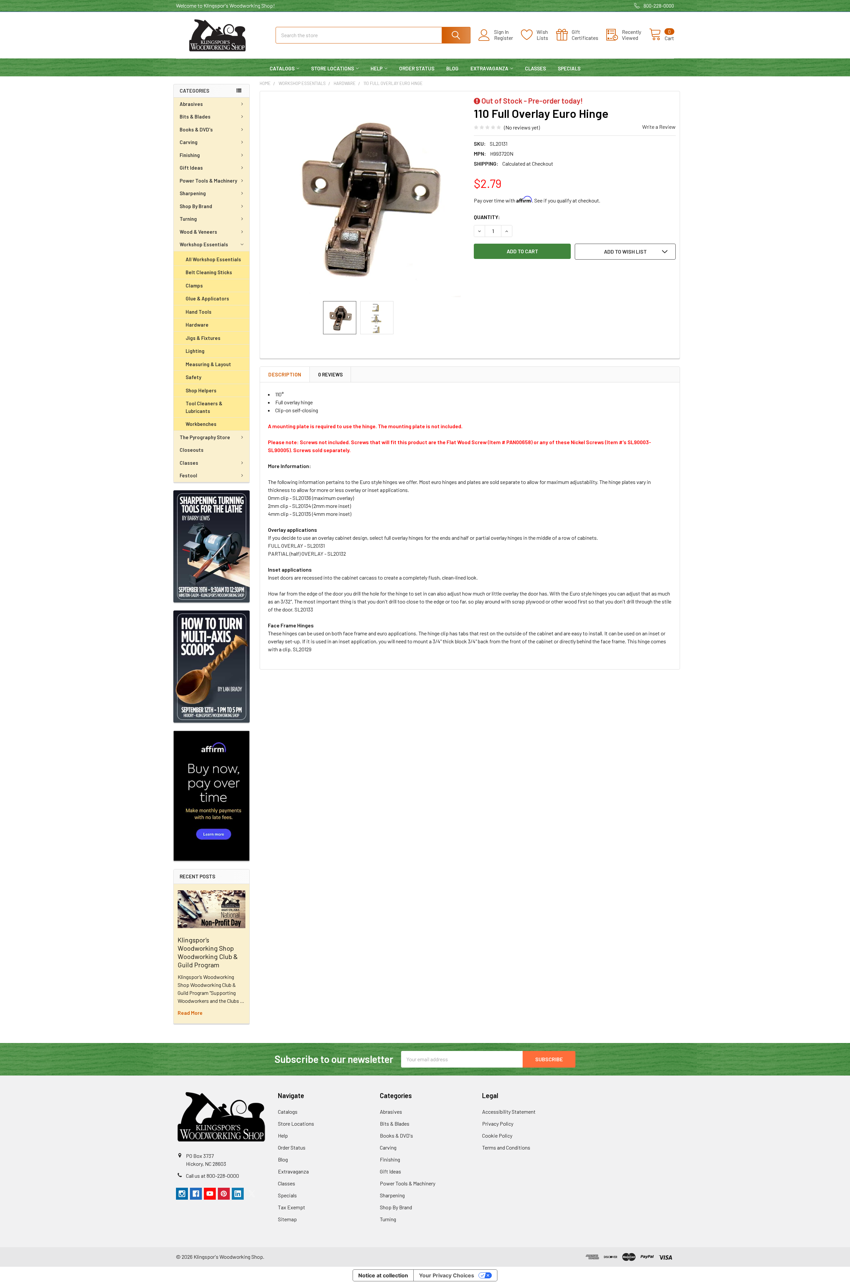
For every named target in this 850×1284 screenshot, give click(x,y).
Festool (188, 475)
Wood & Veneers (198, 232)
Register (503, 38)
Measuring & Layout (208, 364)
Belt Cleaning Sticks (209, 272)
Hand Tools (199, 312)
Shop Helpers (201, 390)
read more (190, 1012)
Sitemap (287, 1219)
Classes (535, 68)
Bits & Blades (195, 117)
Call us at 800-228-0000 (212, 1175)
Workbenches (201, 424)
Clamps (194, 285)
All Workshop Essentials (213, 259)
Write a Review (659, 126)
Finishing (190, 155)
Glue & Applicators (207, 298)
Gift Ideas (191, 168)
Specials (569, 68)
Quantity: (487, 217)
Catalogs (282, 68)
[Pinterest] (224, 1194)
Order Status (416, 68)
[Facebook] (196, 1194)
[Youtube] (210, 1194)
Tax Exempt (291, 1207)
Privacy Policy (497, 1123)
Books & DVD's (196, 129)
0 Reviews (330, 374)
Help (376, 68)
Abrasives (191, 104)
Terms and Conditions (506, 1147)
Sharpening (193, 193)
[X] (252, 1194)
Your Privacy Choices (446, 1275)
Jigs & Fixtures (203, 338)
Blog (452, 68)
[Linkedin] (238, 1194)
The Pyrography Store (205, 437)
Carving (189, 142)
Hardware (197, 325)
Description (284, 374)
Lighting (195, 351)
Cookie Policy (497, 1135)
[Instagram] (182, 1194)
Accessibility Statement (509, 1111)
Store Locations (332, 68)
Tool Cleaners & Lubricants (204, 407)
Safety (193, 377)
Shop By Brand (196, 206)
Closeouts (192, 450)
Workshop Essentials (204, 244)
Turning (188, 219)
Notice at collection (383, 1275)
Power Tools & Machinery (208, 181)
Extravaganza (489, 68)
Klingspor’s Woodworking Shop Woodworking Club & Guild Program (208, 952)
